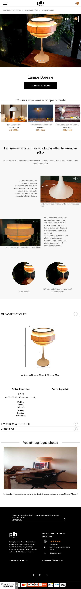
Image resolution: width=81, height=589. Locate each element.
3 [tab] (43, 60)
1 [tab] (37, 60)
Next (79, 40)
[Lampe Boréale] (23, 273)
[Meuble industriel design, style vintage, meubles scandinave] (40, 3)
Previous (1, 40)
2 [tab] (40, 60)
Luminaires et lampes (12, 10)
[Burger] (5, 3)
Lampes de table (31, 10)
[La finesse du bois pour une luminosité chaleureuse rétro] (57, 273)
